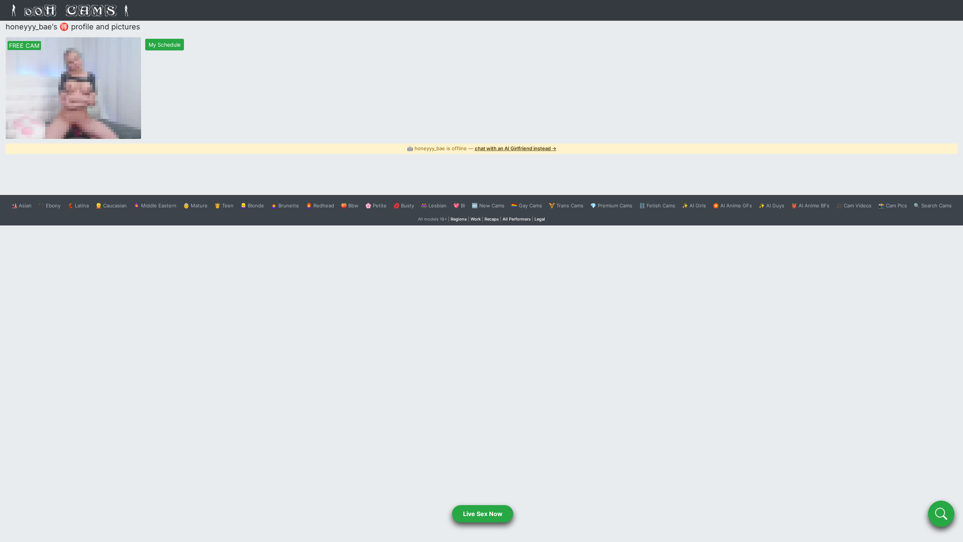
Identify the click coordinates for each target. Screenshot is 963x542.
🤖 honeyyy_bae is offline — (481, 148)
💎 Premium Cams (611, 205)
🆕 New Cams (488, 205)
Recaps (492, 219)
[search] (941, 514)
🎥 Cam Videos (854, 205)
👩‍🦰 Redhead (320, 205)
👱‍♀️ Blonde (252, 205)
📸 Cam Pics (892, 205)
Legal (540, 219)
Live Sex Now (483, 514)
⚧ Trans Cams (566, 205)
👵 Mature (195, 205)
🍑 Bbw (349, 205)
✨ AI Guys (771, 205)
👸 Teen (224, 205)
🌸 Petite (376, 205)
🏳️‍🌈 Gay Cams (526, 205)
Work (476, 219)
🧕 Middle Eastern (155, 205)
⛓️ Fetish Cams (657, 205)
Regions (459, 219)
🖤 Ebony (49, 205)
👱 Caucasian (111, 205)
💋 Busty (403, 205)
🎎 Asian (21, 205)
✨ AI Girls (694, 205)
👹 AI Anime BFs (810, 205)
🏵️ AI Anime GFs (732, 205)
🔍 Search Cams (933, 205)
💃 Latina (78, 205)
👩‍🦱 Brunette (285, 205)
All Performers (517, 219)
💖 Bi (459, 205)
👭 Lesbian (434, 205)
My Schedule (165, 44)
